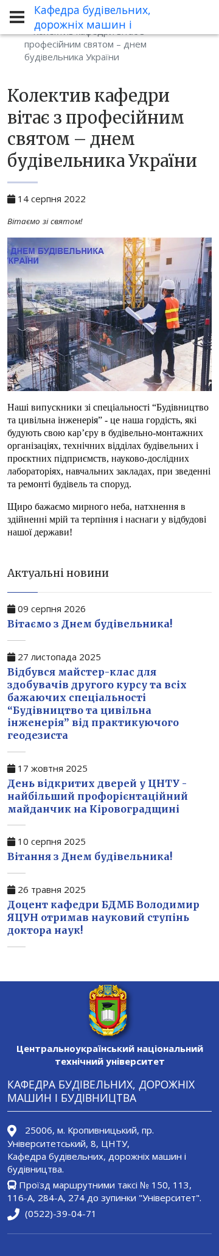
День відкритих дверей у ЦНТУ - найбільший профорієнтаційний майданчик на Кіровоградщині (97, 796)
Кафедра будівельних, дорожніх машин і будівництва (92, 24)
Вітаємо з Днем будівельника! (89, 624)
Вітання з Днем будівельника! (89, 856)
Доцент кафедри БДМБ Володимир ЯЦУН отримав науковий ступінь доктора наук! (103, 917)
